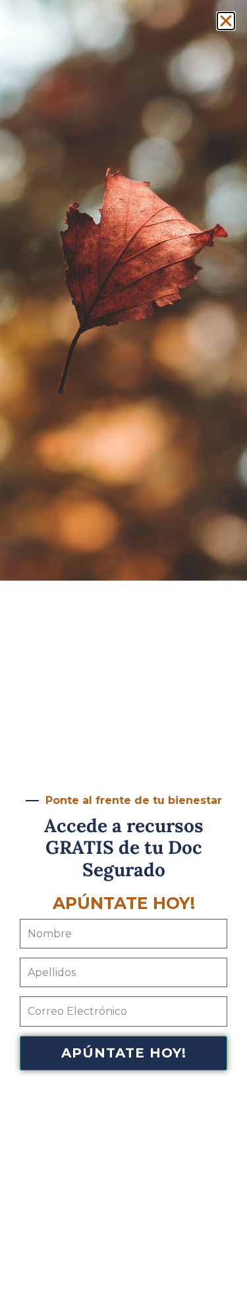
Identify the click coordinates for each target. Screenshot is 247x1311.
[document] (123, 655)
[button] (226, 21)
